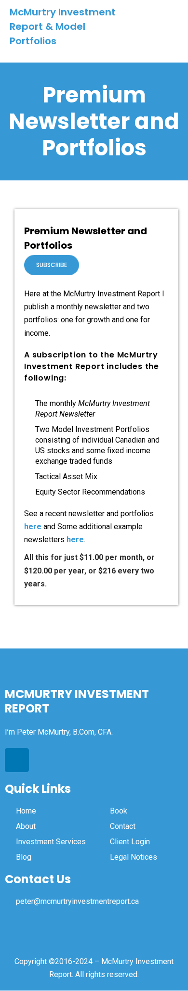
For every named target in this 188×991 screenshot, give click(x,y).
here (32, 526)
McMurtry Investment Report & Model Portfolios (63, 26)
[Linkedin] (17, 760)
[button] (169, 26)
